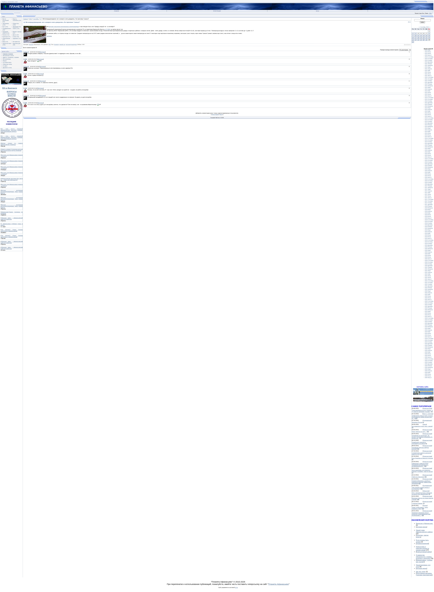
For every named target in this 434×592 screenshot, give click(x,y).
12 (421, 35)
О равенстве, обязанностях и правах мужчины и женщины (424, 556)
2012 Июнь (428, 92)
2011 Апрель (428, 68)
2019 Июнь (428, 235)
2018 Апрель (428, 211)
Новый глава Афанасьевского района (424, 531)
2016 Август (428, 177)
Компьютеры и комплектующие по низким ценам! (422, 548)
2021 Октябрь (429, 282)
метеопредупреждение (71, 44)
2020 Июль (428, 257)
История (15, 41)
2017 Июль (428, 196)
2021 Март (428, 270)
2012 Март (428, 87)
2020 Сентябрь (429, 260)
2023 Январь (428, 308)
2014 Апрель (428, 130)
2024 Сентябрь (429, 338)
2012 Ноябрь (428, 101)
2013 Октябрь (429, 119)
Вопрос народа (17, 31)
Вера (3, 41)
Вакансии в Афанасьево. (424, 523)
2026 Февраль (429, 367)
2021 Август (428, 279)
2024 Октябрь (429, 340)
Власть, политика (15, 19)
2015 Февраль (429, 146)
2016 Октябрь (429, 180)
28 (426, 39)
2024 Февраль (429, 326)
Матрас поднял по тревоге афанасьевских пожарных (12, 144)
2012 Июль (428, 94)
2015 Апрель (428, 150)
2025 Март (428, 348)
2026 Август (428, 377)
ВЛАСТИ (12, 96)
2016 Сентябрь (429, 179)
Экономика (5, 23)
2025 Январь (428, 345)
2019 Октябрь (429, 242)
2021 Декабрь (429, 286)
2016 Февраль (429, 167)
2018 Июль (428, 216)
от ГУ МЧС (107, 29)
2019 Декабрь (429, 245)
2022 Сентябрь (429, 301)
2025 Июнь (428, 353)
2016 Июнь (428, 174)
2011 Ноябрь (428, 80)
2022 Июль (428, 297)
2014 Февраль (429, 126)
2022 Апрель (428, 292)
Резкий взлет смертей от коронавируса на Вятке (419, 443)
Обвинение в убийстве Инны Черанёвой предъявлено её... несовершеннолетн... (420, 465)
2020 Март (428, 250)
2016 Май (427, 172)
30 (413, 42)
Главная (116, 11)
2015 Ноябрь (428, 162)
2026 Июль (428, 376)
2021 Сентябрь (429, 281)
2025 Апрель (428, 350)
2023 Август (428, 316)
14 (426, 35)
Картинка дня (16, 43)
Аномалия (56, 44)
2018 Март (428, 209)
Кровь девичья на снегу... (419, 431)
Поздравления (6, 28)
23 (413, 39)
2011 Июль (428, 74)
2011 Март (428, 67)
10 (415, 35)
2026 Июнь (428, 374)
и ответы (12, 94)
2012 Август (428, 96)
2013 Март (428, 107)
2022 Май (427, 294)
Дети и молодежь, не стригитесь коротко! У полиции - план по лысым (422, 471)
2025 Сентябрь (429, 359)
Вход (317, 11)
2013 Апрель (428, 109)
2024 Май (427, 331)
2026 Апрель (428, 370)
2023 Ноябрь (428, 321)
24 (415, 39)
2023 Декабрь (429, 323)
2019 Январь (428, 226)
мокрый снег (62, 44)
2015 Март (428, 148)
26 (421, 39)
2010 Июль (428, 53)
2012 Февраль (429, 85)
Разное (4, 35)
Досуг (14, 35)
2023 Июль (428, 314)
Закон (14, 28)
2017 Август (428, 197)
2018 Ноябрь (428, 223)
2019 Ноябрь (428, 243)
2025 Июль (428, 355)
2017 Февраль (429, 187)
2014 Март (428, 128)
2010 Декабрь (429, 62)
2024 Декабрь (429, 343)
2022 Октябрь (429, 303)
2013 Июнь (428, 113)
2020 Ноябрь (428, 264)
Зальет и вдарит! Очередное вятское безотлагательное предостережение (12, 150)
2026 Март (428, 369)
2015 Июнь (428, 153)
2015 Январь (428, 145)
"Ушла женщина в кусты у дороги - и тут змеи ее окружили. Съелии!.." (422, 411)
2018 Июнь (428, 214)
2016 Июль (428, 175)
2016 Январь (428, 165)
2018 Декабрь (429, 225)
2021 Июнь (428, 275)
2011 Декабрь (429, 82)
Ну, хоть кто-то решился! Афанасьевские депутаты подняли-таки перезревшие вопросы (12, 130)
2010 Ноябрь (428, 60)
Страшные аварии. (417, 503)
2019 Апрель (428, 231)
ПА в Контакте (9, 88)
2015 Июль (428, 155)
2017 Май (427, 192)
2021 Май (427, 274)
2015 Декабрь (429, 163)
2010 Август (428, 55)
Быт (3, 26)
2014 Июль (428, 135)
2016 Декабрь (429, 184)
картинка (49, 36)
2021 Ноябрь (428, 284)
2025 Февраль (429, 347)
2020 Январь (428, 247)
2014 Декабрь (429, 143)
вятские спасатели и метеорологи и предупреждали (64, 26)
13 (423, 35)
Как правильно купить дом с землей (422, 426)
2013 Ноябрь (428, 121)
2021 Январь (428, 267)
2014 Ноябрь (428, 141)
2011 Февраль (429, 65)
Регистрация (217, 11)
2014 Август (428, 136)
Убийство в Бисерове (418, 477)
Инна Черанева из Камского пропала (422, 458)
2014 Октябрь (429, 140)
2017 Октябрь (429, 201)
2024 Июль (428, 335)
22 (429, 37)
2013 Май (427, 111)
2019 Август (428, 238)
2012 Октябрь (429, 99)
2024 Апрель (428, 330)
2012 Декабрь (429, 102)
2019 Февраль (429, 228)
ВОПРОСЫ (12, 92)
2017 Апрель (428, 191)
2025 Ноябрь (428, 362)
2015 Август (428, 157)
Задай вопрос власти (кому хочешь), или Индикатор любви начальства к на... (422, 417)
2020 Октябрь (429, 262)
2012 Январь (428, 84)
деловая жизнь (421, 527)
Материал (42, 52)
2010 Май (427, 50)
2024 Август (428, 337)
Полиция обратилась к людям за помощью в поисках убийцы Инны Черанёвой (421, 482)
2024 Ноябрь (428, 342)
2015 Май (427, 152)
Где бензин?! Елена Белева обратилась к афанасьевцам (12, 230)
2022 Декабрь (429, 306)
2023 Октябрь (429, 320)
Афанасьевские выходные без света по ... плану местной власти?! (12, 179)
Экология (15, 26)
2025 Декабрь (429, 364)
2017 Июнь (428, 194)
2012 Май (427, 91)
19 (421, 37)
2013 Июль (428, 114)
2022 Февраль (429, 289)
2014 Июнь (428, 133)
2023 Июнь (428, 313)
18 (418, 37)
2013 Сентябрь (429, 118)
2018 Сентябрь (429, 219)
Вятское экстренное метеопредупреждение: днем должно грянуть (12, 192)
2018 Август (428, 218)
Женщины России (417, 422)
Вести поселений (5, 19)
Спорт (14, 36)
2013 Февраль (429, 106)
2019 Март (428, 230)
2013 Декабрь (429, 123)
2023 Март (428, 311)
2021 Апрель (428, 272)
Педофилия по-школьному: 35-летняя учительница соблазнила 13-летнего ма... (422, 437)
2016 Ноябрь (428, 182)
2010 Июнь (428, 51)
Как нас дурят (421, 571)
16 (413, 37)
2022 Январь (428, 287)
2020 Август (428, 258)
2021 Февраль (429, 269)
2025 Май (427, 352)
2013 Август (428, 116)
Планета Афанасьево (278, 584)
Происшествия (6, 43)
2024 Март (428, 328)
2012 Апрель (428, 89)
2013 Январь (428, 104)
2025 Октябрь (429, 360)
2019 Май (427, 233)
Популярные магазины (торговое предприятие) (424, 574)
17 (415, 37)
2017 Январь (428, 186)
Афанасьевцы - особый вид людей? (424, 561)
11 (418, 35)
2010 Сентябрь (429, 57)
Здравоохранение (422, 543)
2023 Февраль (429, 309)
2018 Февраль (429, 208)
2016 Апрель (428, 170)
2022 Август (428, 299)
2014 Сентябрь (429, 138)
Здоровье (15, 38)
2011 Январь (428, 63)
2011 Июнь (428, 72)
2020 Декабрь (429, 265)
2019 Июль (428, 236)
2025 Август (428, 357)
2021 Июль (428, 277)
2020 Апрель (428, 252)
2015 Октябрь (429, 160)
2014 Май (427, 131)
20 (423, 37)
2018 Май (427, 213)
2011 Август (428, 75)
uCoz (236, 587)
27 (40, 19)
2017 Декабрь (429, 204)
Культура (5, 36)
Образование (6, 38)
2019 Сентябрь (429, 240)
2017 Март (428, 189)
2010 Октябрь (429, 58)
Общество (16, 23)
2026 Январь (428, 365)
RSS (430, 13)
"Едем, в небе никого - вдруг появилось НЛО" (420, 508)
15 (429, 35)
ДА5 (49, 44)
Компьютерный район (423, 552)
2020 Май (427, 253)
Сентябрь (36, 19)
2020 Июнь (428, 255)
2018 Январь (428, 206)
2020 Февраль (429, 248)
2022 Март (428, 291)
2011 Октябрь (429, 79)
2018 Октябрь (429, 221)
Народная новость (5, 32)
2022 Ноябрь (428, 304)
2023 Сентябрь (429, 318)
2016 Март (428, 169)
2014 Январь (428, 124)
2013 (30, 19)
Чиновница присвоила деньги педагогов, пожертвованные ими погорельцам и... (421, 514)
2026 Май (427, 372)
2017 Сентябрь (429, 199)
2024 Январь (428, 325)
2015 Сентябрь (429, 158)
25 (418, 39)
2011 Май (427, 70)
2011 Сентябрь (429, 77)
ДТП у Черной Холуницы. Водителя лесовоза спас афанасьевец (422, 493)
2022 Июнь (428, 296)
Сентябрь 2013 (424, 27)
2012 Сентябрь (429, 97)
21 (426, 37)
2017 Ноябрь (428, 202)
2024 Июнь (428, 333)
